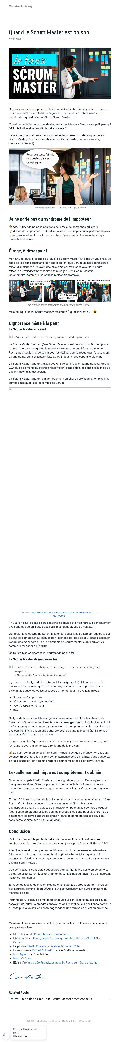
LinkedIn (54, 1020)
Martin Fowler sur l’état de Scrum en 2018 (53, 946)
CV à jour (85, 1020)
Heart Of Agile (22, 958)
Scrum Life (69, 1020)
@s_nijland (59, 615)
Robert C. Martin (42, 950)
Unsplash (66, 207)
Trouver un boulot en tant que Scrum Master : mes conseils (50, 999)
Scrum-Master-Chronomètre (51, 934)
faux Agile (19, 954)
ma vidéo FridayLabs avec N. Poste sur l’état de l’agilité (62, 962)
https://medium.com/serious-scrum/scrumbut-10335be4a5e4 (61, 612)
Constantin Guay (20, 6)
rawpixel (50, 207)
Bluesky (42, 1020)
